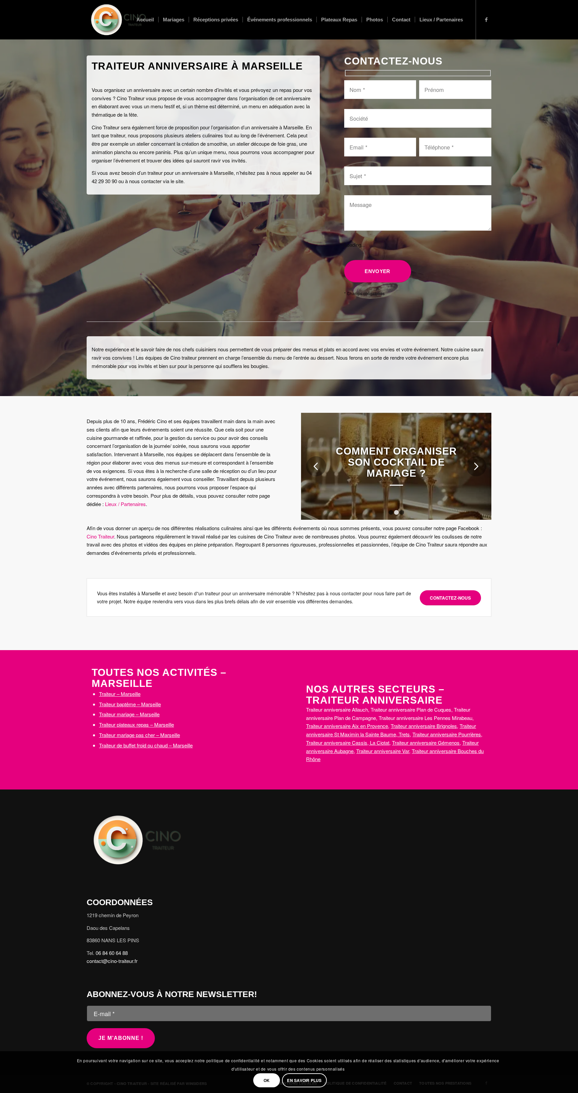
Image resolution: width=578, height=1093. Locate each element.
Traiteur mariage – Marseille (129, 714)
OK (267, 1080)
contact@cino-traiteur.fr (112, 960)
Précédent (316, 466)
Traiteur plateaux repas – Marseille (136, 724)
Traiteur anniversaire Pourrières (446, 734)
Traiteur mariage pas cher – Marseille (139, 734)
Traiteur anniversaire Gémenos (426, 742)
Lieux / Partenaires (125, 503)
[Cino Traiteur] (118, 19)
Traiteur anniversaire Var (382, 750)
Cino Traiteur (100, 536)
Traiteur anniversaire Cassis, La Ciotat (347, 742)
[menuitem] (145, 19)
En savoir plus (304, 1080)
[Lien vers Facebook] (486, 19)
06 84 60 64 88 (112, 952)
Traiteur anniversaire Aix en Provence (347, 725)
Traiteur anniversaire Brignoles (424, 725)
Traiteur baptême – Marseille (130, 704)
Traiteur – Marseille (119, 693)
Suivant (476, 466)
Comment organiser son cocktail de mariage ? (396, 462)
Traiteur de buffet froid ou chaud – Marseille (146, 745)
